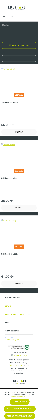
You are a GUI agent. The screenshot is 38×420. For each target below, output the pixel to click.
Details (19, 132)
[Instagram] (15, 338)
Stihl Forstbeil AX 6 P (9, 102)
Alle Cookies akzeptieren (19, 416)
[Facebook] (8, 338)
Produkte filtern (20, 45)
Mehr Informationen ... (19, 397)
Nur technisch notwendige (19, 409)
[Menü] (4, 16)
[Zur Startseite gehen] (17, 7)
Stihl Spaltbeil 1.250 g (9, 254)
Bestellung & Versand (14, 314)
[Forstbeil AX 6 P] (19, 78)
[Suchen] (12, 16)
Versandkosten (15, 365)
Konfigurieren (19, 402)
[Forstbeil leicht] (19, 154)
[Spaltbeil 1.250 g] (19, 230)
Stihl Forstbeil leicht (9, 178)
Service (8, 306)
